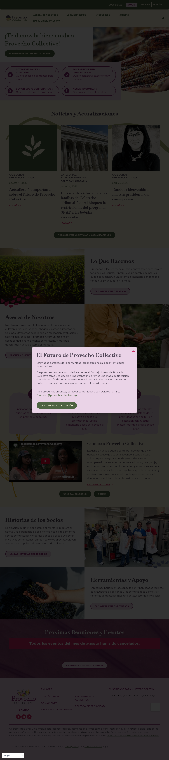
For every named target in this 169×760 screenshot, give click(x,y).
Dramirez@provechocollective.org (57, 395)
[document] (84, 380)
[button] (134, 350)
